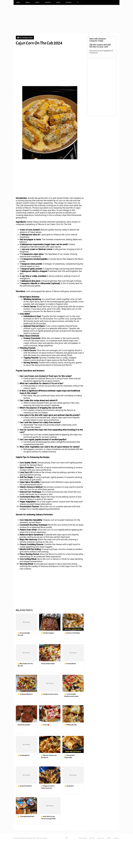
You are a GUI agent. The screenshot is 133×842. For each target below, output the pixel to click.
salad (58, 2)
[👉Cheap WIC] (73, 775)
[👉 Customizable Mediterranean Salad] (73, 683)
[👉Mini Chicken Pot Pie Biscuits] (26, 652)
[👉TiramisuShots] (73, 652)
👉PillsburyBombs (70, 725)
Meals (28, 2)
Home (18, 2)
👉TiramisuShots (70, 664)
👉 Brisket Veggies (47, 633)
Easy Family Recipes (19, 838)
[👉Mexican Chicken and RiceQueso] (49, 744)
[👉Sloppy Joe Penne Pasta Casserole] (49, 775)
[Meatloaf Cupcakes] (26, 713)
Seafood (68, 2)
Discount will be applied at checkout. (101, 52)
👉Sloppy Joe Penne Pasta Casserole (48, 787)
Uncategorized (26, 37)
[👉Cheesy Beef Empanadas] (73, 744)
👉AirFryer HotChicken (72, 633)
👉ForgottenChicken (25, 786)
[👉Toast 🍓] (49, 713)
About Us (91, 838)
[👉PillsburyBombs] (73, 713)
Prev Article (56, 49)
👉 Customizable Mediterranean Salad (71, 695)
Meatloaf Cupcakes (24, 725)
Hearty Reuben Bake (48, 664)
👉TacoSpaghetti (23, 755)
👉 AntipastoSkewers (25, 694)
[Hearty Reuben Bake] (49, 652)
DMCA (109, 838)
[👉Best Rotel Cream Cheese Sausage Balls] (49, 805)
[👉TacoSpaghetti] (26, 744)
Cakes (37, 2)
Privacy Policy (83, 838)
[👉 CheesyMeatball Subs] (26, 805)
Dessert (48, 2)
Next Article (73, 49)
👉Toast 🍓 (45, 725)
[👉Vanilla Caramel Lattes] (49, 683)
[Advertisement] (66, 19)
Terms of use (101, 838)
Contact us (116, 838)
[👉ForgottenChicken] (26, 775)
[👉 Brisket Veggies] (49, 622)
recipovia (44, 838)
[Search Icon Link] (78, 2)
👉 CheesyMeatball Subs (26, 816)
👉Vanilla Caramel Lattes (49, 694)
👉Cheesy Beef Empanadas (69, 756)
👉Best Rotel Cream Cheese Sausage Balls (48, 817)
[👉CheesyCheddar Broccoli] (26, 622)
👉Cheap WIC (69, 786)
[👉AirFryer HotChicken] (73, 622)
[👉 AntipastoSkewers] (26, 683)
